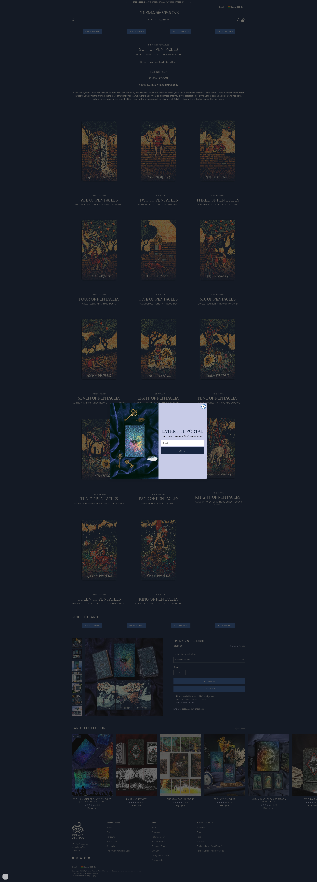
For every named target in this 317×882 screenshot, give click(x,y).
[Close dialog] (203, 406)
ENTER (182, 450)
